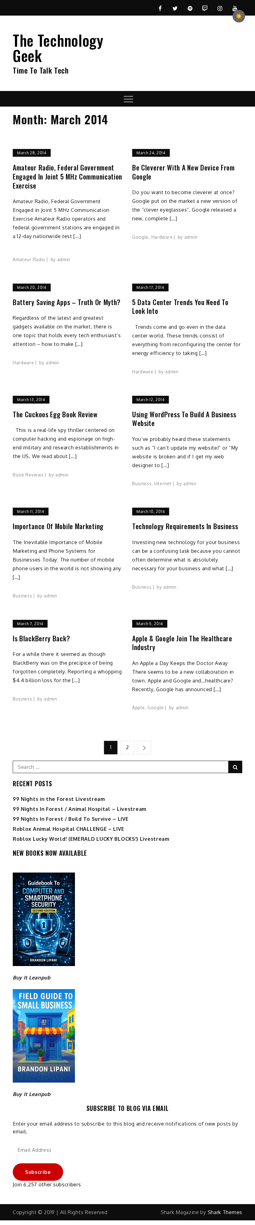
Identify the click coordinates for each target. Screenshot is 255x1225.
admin (64, 259)
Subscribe (38, 1172)
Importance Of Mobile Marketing (58, 526)
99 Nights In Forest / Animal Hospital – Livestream (79, 809)
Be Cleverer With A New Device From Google (183, 172)
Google (140, 237)
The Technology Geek (58, 47)
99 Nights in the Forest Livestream (59, 799)
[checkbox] (239, 16)
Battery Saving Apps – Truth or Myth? (67, 302)
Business (142, 483)
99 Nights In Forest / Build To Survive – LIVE (71, 819)
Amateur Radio (29, 259)
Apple (138, 707)
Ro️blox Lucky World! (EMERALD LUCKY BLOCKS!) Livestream (91, 839)
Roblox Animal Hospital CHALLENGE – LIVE (68, 829)
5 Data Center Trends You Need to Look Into (180, 306)
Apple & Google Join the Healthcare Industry (182, 643)
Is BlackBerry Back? (41, 638)
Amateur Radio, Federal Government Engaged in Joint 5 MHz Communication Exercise (67, 176)
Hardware (162, 237)
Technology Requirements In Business (185, 526)
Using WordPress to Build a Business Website (184, 419)
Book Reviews (28, 474)
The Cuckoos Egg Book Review (55, 414)
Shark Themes (225, 1212)
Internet (163, 483)
